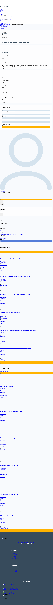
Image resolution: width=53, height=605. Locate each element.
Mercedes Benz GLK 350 (5, 227)
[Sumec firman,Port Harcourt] (9, 595)
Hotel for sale (3, 238)
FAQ (1, 13)
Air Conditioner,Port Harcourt (9, 586)
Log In (3, 27)
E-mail (2, 204)
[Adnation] (2, 19)
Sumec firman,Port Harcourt (9, 597)
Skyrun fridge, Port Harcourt (6, 230)
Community (15, 569)
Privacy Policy (14, 558)
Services (16, 572)
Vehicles (16, 571)
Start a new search (4, 371)
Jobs (16, 570)
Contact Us (2, 11)
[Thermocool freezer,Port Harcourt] (11, 588)
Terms (14, 559)
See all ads (2, 195)
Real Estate (15, 574)
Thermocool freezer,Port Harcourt (10, 589)
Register (2, 28)
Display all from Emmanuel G (6, 250)
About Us (2, 10)
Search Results (7, 24)
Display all (2, 360)
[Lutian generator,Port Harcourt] (10, 592)
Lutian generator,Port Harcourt (9, 593)
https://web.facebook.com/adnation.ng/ (8, 16)
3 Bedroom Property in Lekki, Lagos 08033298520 (11, 234)
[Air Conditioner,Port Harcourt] (10, 584)
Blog (1, 14)
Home (1, 9)
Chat (1, 201)
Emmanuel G (3, 191)
